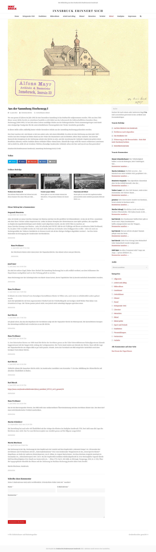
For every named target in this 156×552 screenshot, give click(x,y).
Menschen (118, 313)
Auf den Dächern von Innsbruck (125, 128)
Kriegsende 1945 (120, 306)
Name (10, 487)
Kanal (116, 302)
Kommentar (12, 495)
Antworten (11, 237)
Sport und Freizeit (120, 325)
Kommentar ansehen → (120, 166)
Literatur (117, 309)
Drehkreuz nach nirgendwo (124, 132)
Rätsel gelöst (28, 175)
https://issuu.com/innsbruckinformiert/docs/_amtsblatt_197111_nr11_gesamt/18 (36, 389)
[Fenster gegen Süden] (56, 181)
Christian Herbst (26, 113)
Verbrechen (118, 336)
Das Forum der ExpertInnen (122, 351)
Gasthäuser (118, 290)
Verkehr (117, 340)
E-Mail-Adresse (63, 487)
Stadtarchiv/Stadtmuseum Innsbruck (68, 548)
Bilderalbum (118, 286)
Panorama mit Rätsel (81, 192)
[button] (12, 161)
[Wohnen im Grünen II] (23, 181)
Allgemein (117, 279)
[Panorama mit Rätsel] (89, 181)
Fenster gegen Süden (48, 192)
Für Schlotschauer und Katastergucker (23, 534)
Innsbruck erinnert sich (78, 11)
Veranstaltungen (120, 332)
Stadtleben (118, 329)
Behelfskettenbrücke (121, 146)
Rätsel (48, 113)
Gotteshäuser (40, 113)
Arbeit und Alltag (120, 283)
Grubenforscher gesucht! (138, 534)
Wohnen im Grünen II (15, 192)
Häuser (11, 175)
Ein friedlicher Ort (120, 136)
